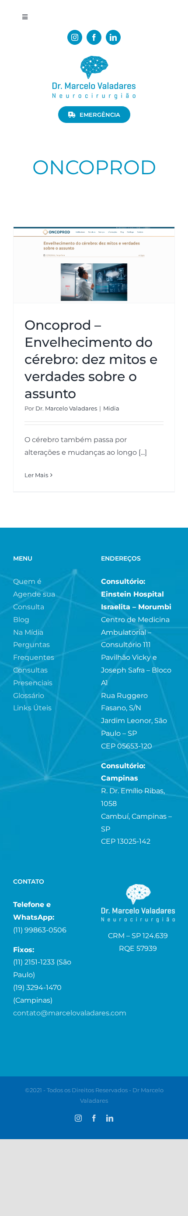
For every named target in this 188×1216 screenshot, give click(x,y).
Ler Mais (36, 474)
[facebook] (94, 37)
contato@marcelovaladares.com (69, 1013)
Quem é (27, 581)
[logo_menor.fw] (94, 59)
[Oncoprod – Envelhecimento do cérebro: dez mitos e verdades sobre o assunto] (94, 265)
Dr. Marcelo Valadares (66, 408)
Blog (21, 619)
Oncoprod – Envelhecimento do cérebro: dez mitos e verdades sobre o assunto (90, 359)
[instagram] (74, 37)
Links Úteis (32, 708)
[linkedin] (113, 37)
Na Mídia (28, 632)
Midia (111, 408)
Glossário (28, 695)
